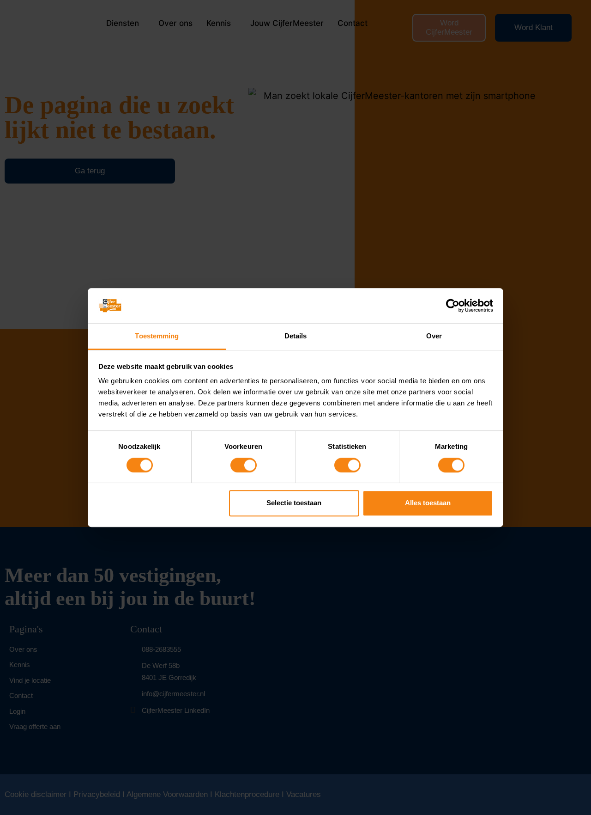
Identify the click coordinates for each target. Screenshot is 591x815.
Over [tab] (434, 336)
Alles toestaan (428, 503)
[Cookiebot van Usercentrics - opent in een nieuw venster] (452, 306)
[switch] (243, 465)
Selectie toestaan (293, 503)
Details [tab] (295, 336)
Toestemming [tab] (157, 336)
